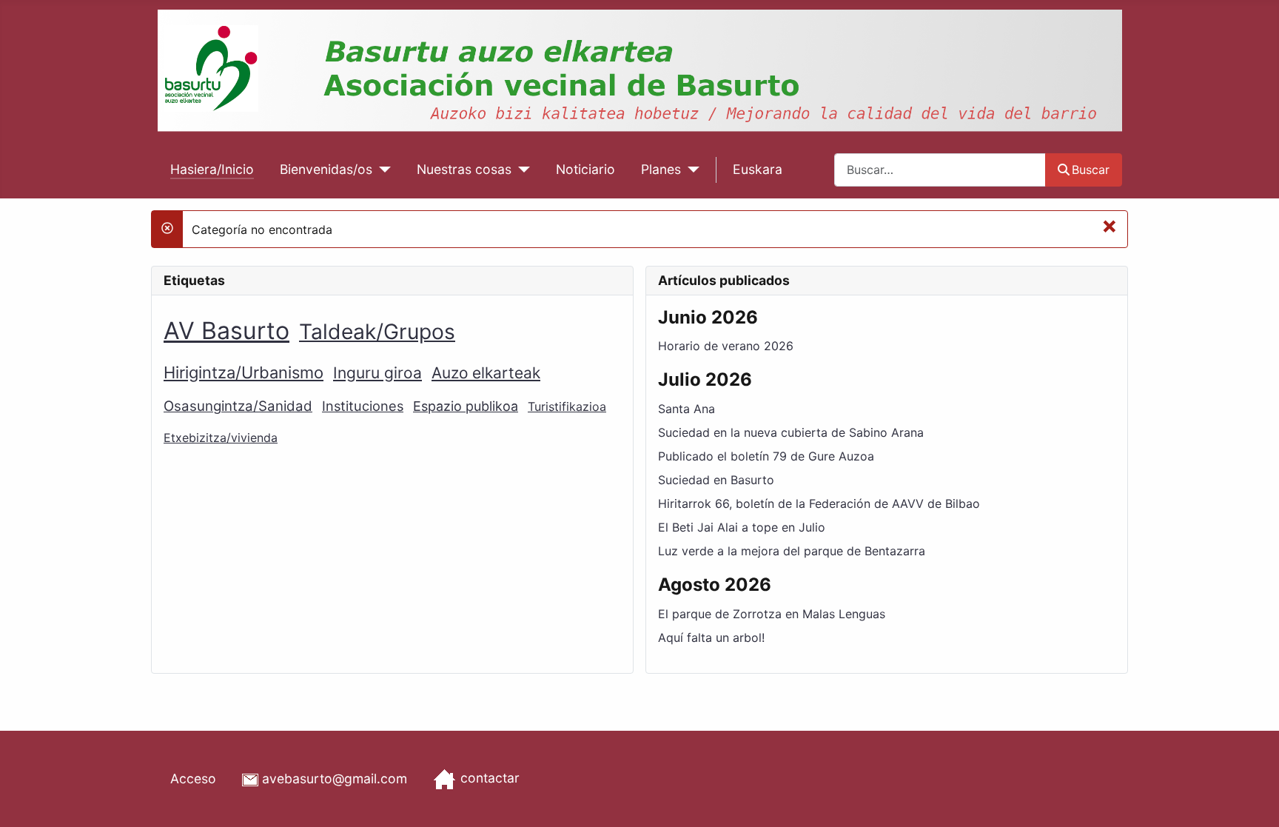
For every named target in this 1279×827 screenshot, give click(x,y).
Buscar (1091, 169)
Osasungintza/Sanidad (238, 406)
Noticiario (585, 169)
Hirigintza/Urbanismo (243, 372)
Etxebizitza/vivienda (221, 437)
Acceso (193, 778)
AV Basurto (226, 330)
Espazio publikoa (465, 406)
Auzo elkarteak (486, 373)
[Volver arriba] (1253, 799)
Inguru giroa (377, 373)
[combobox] (940, 170)
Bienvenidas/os (326, 169)
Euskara (757, 169)
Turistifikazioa (567, 406)
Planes (661, 169)
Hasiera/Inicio (212, 169)
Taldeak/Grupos (377, 331)
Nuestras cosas (464, 169)
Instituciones (362, 406)
